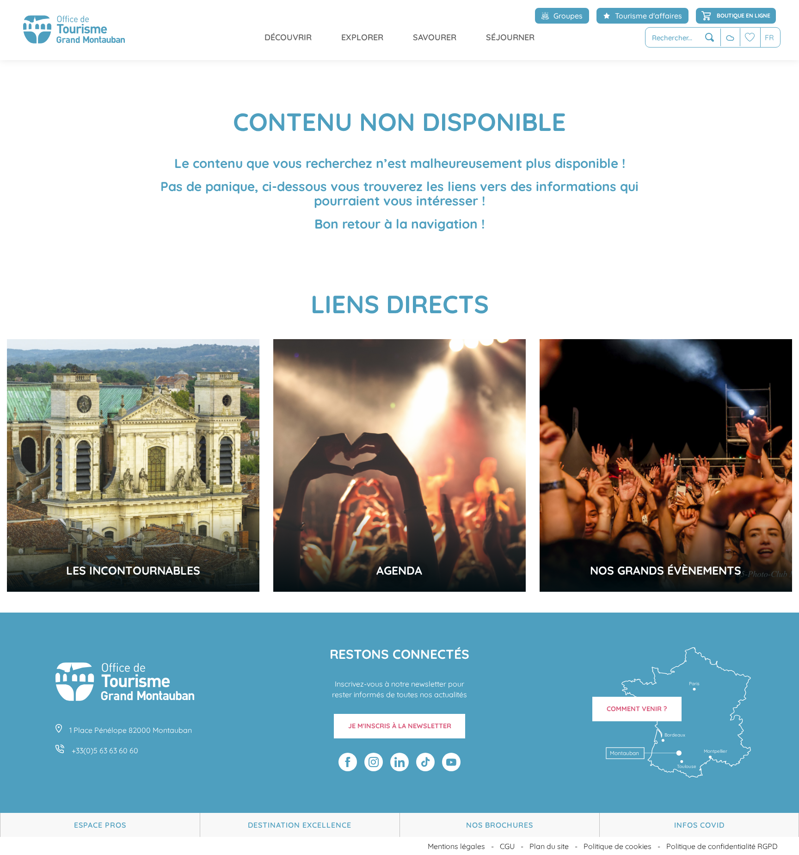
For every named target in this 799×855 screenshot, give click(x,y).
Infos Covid (699, 825)
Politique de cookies (617, 846)
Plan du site (549, 846)
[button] (682, 37)
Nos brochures (499, 825)
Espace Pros (100, 825)
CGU (507, 846)
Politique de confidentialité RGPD (722, 846)
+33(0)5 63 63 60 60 (105, 750)
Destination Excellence (299, 825)
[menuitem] (74, 30)
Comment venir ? (637, 709)
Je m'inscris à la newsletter (399, 726)
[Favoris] (750, 37)
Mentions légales (456, 846)
